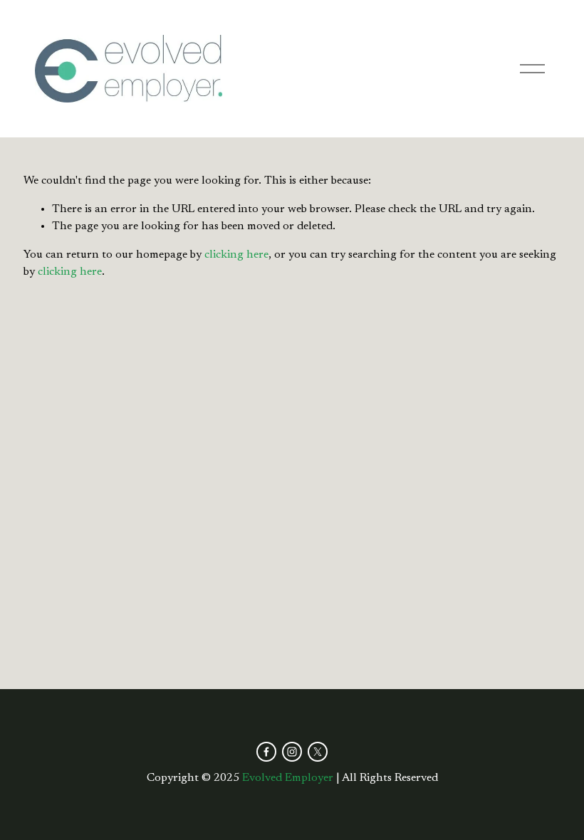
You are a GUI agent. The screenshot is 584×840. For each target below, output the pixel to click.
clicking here (236, 255)
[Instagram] (292, 752)
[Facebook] (266, 752)
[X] (318, 752)
